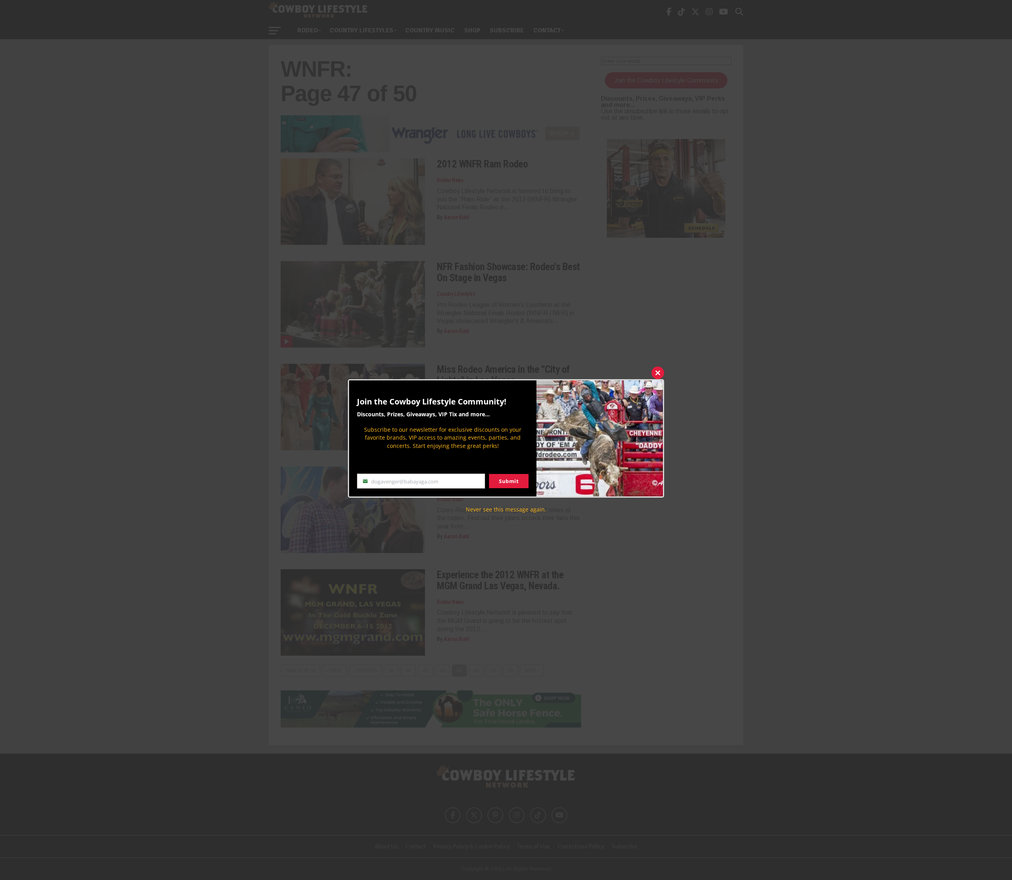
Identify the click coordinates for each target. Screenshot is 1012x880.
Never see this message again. (506, 509)
